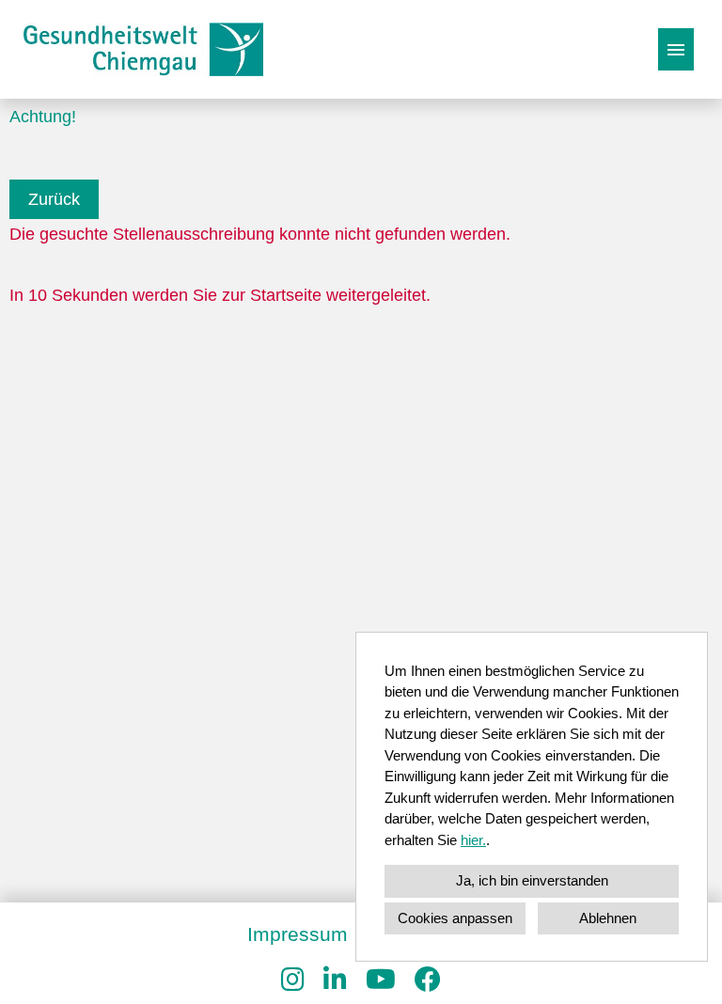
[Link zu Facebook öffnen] (428, 980)
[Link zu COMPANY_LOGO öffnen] (143, 49)
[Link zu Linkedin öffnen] (335, 980)
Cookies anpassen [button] (455, 918)
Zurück (54, 199)
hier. (473, 840)
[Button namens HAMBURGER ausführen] (676, 49)
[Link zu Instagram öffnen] (292, 980)
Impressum (297, 934)
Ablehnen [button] (607, 918)
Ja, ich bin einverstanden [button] (532, 880)
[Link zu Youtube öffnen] (380, 980)
